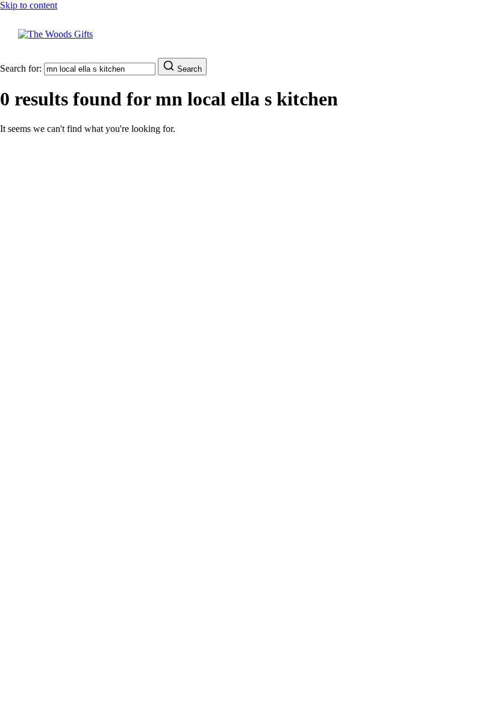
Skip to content (28, 5)
